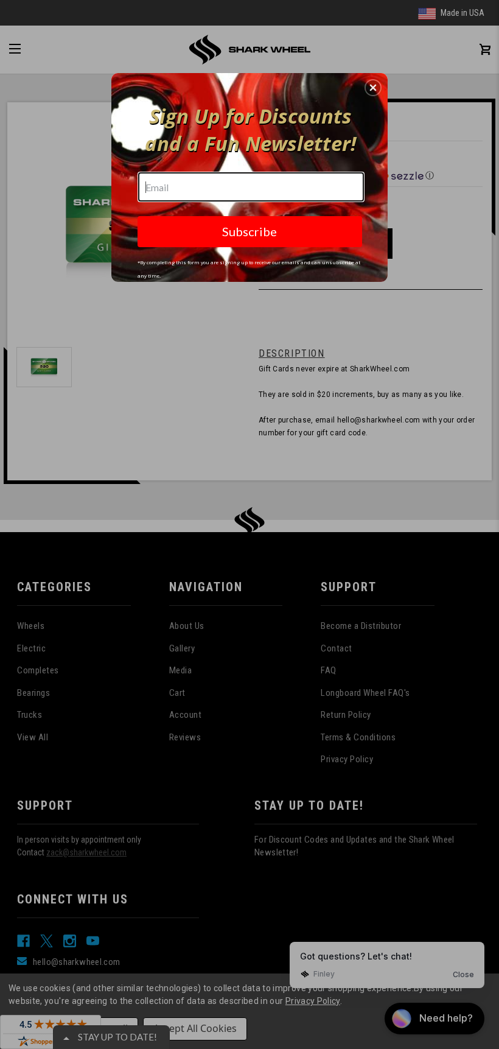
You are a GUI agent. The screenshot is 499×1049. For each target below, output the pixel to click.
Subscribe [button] (249, 231)
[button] (373, 87)
